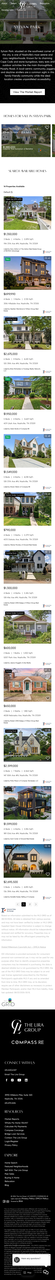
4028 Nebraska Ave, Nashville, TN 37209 (22, 715)
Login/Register (11, 1141)
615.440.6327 (11, 1070)
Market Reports (12, 1119)
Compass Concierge (14, 1130)
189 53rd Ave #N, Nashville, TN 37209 (21, 833)
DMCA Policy (42, 1198)
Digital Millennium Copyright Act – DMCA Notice (23, 947)
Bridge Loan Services (14, 1134)
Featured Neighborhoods (16, 1166)
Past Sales (9, 1174)
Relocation (10, 1181)
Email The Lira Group (14, 1074)
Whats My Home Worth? (16, 1122)
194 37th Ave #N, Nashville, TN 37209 (21, 243)
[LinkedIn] (26, 1080)
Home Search (11, 1162)
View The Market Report (27, 92)
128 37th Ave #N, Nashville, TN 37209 (21, 481)
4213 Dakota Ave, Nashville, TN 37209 (21, 539)
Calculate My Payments (16, 1126)
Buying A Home (12, 1177)
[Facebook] (6, 1080)
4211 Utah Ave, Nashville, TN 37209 (19, 423)
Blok (21, 1201)
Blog (7, 1185)
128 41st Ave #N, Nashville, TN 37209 (20, 597)
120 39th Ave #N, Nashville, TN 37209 (21, 363)
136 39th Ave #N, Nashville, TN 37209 (21, 891)
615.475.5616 (10, 1103)
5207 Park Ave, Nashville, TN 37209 (20, 657)
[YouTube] (19, 1080)
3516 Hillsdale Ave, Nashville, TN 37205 (21, 303)
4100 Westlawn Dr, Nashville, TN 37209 (28, 128)
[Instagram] (12, 1080)
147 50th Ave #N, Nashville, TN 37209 (21, 775)
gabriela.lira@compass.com (17, 1245)
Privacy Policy (11, 1145)
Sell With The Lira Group (16, 1170)
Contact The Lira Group (16, 1137)
